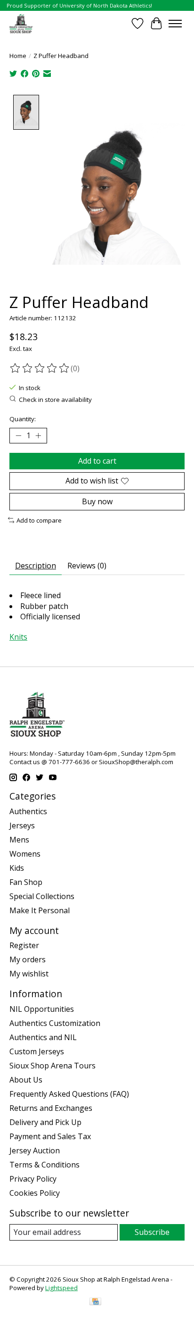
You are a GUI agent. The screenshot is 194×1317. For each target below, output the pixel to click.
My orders (27, 959)
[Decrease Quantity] (18, 436)
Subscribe (152, 1232)
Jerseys (22, 825)
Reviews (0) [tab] (86, 565)
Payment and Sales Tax (50, 1136)
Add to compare (39, 520)
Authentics (28, 811)
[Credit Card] (95, 1302)
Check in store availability (55, 399)
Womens (24, 854)
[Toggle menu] (175, 23)
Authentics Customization (54, 1023)
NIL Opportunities (41, 1009)
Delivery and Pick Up (45, 1122)
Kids (16, 868)
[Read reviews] (40, 368)
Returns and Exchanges (50, 1108)
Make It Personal (39, 910)
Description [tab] (35, 565)
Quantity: (22, 419)
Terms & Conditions (44, 1164)
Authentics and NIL (43, 1037)
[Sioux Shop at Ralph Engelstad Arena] (21, 23)
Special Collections (41, 896)
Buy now (97, 501)
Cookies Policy (34, 1193)
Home (17, 55)
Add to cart (97, 461)
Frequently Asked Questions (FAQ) (69, 1094)
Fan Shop (25, 882)
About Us (25, 1080)
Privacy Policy (33, 1179)
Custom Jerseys (36, 1051)
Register (24, 945)
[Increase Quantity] (38, 436)
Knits (18, 637)
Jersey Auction (34, 1150)
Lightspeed (61, 1288)
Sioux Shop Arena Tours (52, 1065)
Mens (19, 839)
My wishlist (28, 973)
